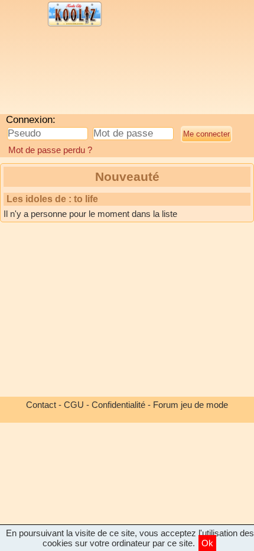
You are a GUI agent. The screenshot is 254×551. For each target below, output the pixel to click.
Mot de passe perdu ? (50, 150)
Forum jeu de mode (190, 405)
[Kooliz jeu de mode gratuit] (74, 25)
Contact (41, 405)
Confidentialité (118, 405)
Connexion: (31, 119)
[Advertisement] (97, 73)
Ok (207, 543)
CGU (74, 405)
